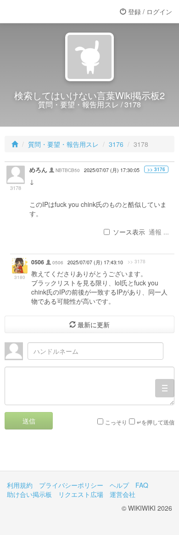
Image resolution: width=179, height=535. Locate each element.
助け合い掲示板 (29, 494)
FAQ (141, 485)
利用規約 (20, 485)
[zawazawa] (43, 11)
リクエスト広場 (80, 494)
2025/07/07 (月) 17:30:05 (112, 170)
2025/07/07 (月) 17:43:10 (95, 262)
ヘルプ (119, 485)
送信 (28, 420)
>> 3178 (136, 261)
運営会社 (122, 494)
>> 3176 (156, 169)
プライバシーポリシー (71, 485)
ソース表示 (129, 231)
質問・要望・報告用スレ (63, 144)
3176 (116, 144)
